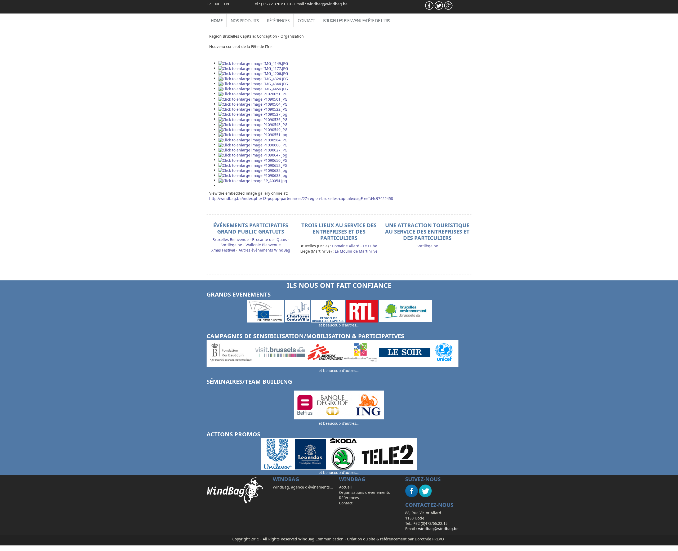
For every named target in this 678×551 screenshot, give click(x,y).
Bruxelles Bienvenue (230, 239)
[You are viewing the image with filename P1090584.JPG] (252, 139)
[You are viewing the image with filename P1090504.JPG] (252, 103)
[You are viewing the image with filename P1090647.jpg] (252, 154)
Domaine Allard (345, 245)
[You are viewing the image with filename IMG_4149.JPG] (253, 63)
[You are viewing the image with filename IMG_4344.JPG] (253, 83)
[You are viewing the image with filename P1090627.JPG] (252, 149)
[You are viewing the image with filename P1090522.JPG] (252, 108)
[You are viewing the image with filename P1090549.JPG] (252, 129)
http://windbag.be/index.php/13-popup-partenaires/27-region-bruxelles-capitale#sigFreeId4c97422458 (301, 198)
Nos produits (245, 21)
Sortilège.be (231, 244)
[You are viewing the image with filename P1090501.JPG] (252, 98)
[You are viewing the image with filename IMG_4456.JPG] (253, 88)
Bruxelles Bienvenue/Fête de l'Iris (356, 21)
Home (216, 21)
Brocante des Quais (269, 239)
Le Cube (370, 245)
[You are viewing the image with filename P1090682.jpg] (252, 170)
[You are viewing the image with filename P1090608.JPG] (252, 144)
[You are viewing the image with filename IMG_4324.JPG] (253, 78)
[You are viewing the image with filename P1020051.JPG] (252, 93)
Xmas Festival (223, 250)
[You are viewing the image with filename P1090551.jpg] (252, 134)
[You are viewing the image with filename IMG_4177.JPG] (253, 68)
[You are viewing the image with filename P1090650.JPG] (252, 159)
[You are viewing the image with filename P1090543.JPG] (252, 124)
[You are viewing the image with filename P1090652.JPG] (252, 165)
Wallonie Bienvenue (263, 244)
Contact (306, 21)
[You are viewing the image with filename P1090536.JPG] (252, 119)
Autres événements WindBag (264, 250)
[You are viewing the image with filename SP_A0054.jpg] (252, 180)
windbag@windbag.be (327, 3)
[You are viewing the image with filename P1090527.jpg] (252, 114)
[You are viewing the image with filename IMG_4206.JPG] (253, 73)
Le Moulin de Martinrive (356, 251)
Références (278, 21)
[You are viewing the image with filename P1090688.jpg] (252, 175)
